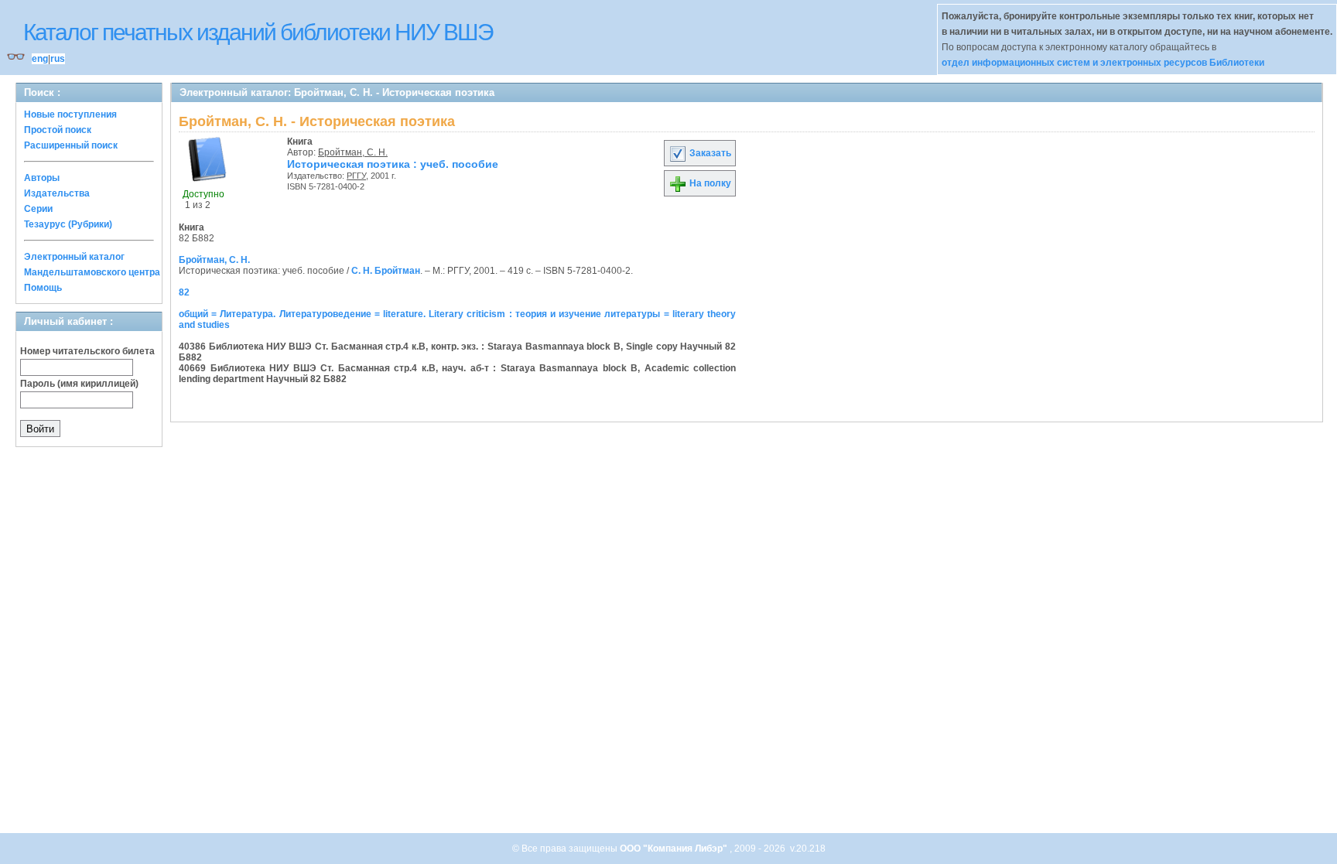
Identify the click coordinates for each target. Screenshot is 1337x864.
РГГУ (356, 175)
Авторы (42, 177)
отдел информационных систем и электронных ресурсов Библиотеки (1103, 62)
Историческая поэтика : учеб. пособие (392, 164)
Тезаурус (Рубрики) (68, 224)
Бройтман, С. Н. (353, 152)
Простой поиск (57, 130)
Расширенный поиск (71, 145)
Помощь (43, 287)
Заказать (709, 153)
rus (57, 58)
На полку (709, 183)
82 (184, 292)
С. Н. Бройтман (385, 270)
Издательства (57, 193)
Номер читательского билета (87, 351)
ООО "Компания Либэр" (675, 848)
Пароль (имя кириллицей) (79, 383)
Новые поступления (70, 114)
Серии (38, 208)
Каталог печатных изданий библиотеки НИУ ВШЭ (258, 32)
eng (40, 58)
